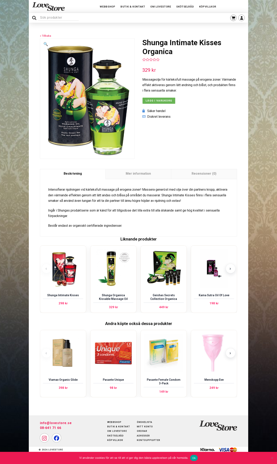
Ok (194, 458)
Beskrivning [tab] (73, 173)
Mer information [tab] (138, 173)
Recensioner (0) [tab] (204, 173)
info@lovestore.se (56, 423)
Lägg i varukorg (159, 100)
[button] (233, 18)
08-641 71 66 (50, 428)
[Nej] (272, 458)
